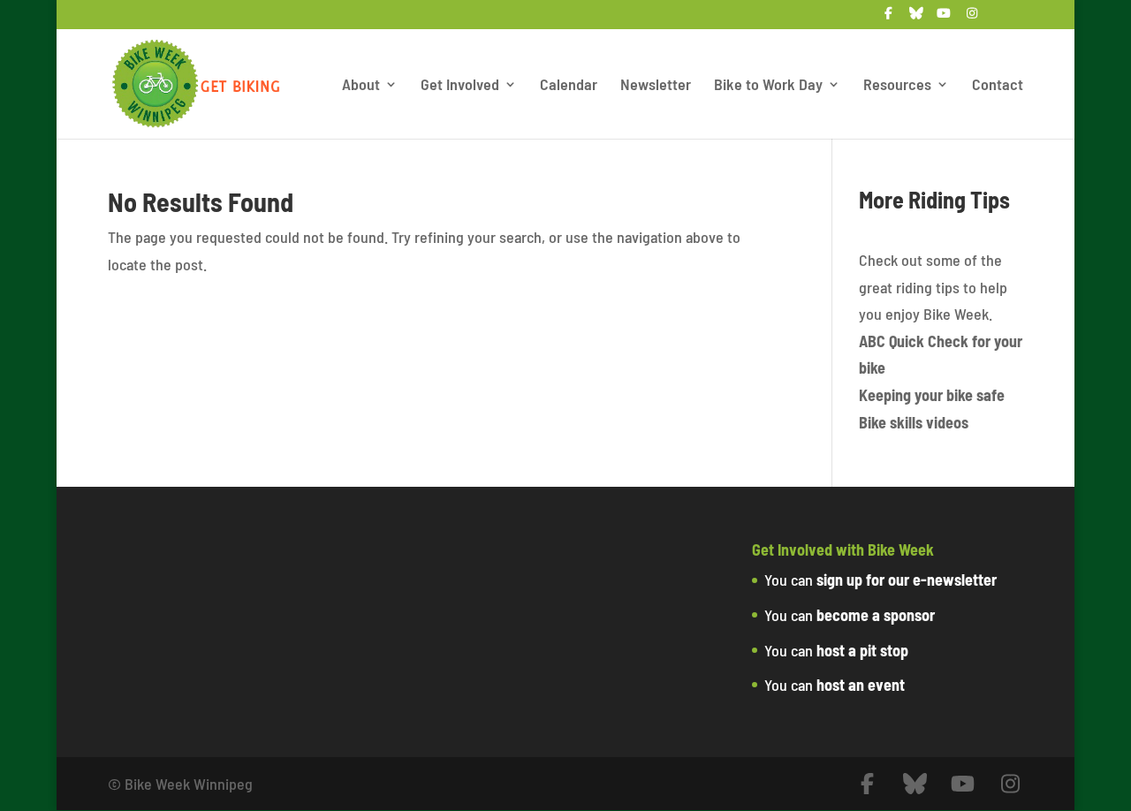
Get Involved (460, 86)
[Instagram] (972, 18)
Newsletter (655, 86)
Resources (897, 86)
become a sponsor (875, 615)
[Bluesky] (916, 18)
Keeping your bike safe (932, 395)
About (361, 86)
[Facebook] (888, 18)
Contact (997, 86)
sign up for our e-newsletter (906, 579)
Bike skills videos (913, 422)
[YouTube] (944, 18)
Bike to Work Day (768, 86)
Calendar (568, 86)
